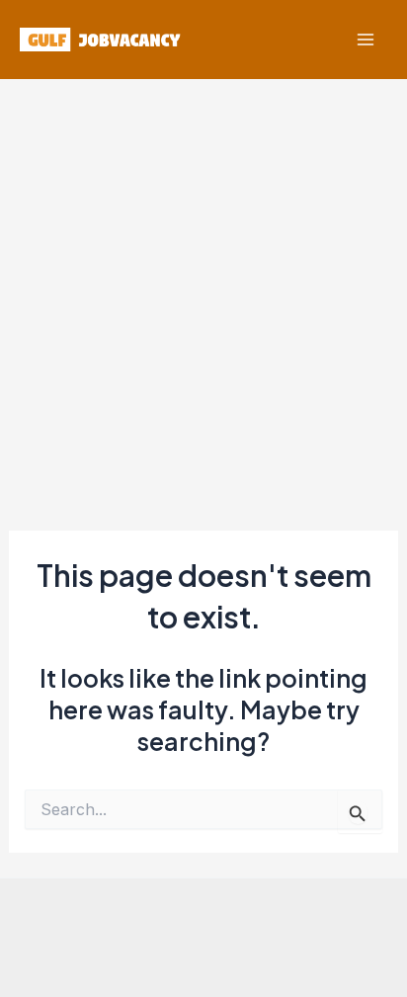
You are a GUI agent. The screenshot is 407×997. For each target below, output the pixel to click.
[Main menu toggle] (365, 40)
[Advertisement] (203, 292)
